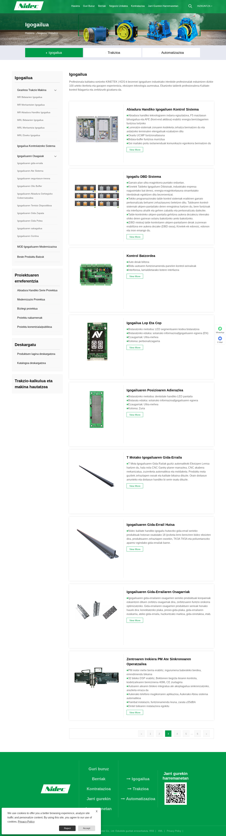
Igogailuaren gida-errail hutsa (151, 524)
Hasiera (75, 5)
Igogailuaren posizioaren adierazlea (155, 390)
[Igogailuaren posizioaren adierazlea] (96, 387)
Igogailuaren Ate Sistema (30, 170)
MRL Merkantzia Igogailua (31, 127)
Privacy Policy (174, 831)
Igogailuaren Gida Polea (30, 220)
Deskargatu (25, 344)
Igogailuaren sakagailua (29, 228)
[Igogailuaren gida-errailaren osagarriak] (96, 588)
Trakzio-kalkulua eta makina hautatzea (33, 384)
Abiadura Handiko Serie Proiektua (37, 290)
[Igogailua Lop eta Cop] (96, 319)
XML (160, 831)
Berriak (102, 5)
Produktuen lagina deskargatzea (36, 354)
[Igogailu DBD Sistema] (96, 173)
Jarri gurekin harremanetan (163, 5)
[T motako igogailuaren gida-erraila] (96, 454)
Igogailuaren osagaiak (30, 156)
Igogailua (55, 52)
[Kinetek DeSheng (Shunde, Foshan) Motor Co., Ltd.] (29, 6)
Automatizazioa (172, 52)
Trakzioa (114, 52)
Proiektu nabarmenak (29, 317)
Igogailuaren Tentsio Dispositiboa (34, 205)
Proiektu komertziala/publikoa (34, 326)
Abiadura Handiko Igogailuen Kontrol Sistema (163, 109)
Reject (67, 828)
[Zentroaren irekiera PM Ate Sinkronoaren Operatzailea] (96, 655)
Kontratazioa (138, 5)
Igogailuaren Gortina (28, 236)
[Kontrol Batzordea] (96, 252)
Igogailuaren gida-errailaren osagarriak (158, 592)
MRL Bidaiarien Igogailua (30, 120)
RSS (151, 831)
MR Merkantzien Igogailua (31, 104)
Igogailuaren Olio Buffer (29, 186)
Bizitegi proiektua (27, 308)
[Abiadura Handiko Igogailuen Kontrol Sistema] (96, 106)
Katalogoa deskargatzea (31, 363)
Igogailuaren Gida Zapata (30, 213)
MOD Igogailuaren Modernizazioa (37, 246)
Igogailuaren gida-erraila (30, 163)
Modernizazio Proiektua (31, 299)
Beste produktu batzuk (30, 256)
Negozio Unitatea (118, 5)
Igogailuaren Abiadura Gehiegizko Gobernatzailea (35, 195)
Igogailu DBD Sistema (144, 176)
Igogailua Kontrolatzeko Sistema (36, 146)
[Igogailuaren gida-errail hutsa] (96, 521)
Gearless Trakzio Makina (31, 90)
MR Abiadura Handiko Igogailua (33, 112)
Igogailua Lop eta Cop (144, 323)
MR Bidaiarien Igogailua (29, 97)
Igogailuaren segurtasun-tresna (33, 178)
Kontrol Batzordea (141, 256)
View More (134, 149)
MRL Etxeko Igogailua (28, 135)
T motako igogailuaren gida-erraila (154, 457)
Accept (86, 828)
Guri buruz (89, 5)
